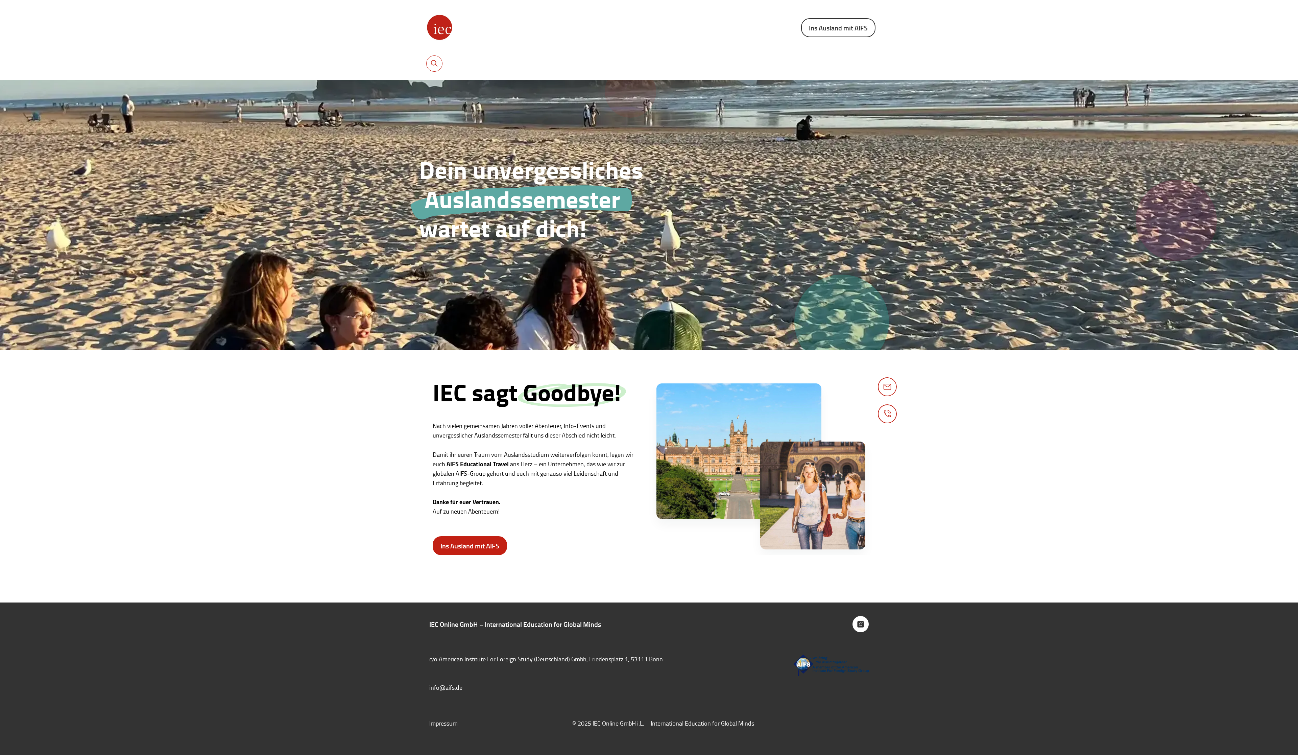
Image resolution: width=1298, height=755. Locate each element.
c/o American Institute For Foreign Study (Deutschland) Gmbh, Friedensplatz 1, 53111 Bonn (546, 659)
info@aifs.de (445, 687)
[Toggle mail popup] (887, 386)
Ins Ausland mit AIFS (838, 27)
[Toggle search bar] (434, 63)
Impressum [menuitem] (443, 723)
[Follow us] (860, 624)
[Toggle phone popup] (887, 413)
